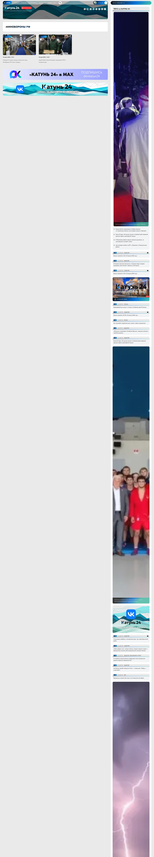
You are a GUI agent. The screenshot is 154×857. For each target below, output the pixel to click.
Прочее (126, 320)
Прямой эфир (27, 8)
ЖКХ (125, 675)
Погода (126, 304)
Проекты (23, 3)
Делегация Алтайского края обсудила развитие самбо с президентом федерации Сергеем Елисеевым (128, 600)
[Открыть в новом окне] (90, 9)
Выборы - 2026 (52, 3)
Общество (7, 36)
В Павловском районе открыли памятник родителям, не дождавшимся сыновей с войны (130, 240)
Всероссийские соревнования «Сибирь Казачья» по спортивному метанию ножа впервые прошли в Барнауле (131, 230)
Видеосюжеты (32, 3)
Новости (16, 3)
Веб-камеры (42, 3)
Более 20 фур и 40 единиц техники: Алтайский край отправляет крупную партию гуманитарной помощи (132, 235)
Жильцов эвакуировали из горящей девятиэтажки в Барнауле (131, 224)
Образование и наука (135, 655)
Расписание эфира (122, 299)
